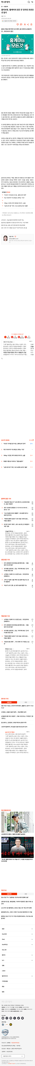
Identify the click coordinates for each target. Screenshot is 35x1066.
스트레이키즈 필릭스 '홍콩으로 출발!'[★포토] (13, 834)
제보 (3, 986)
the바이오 (5, 944)
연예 (3, 965)
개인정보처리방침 (15, 1042)
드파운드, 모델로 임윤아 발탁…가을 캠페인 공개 (13, 712)
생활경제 (6, 6)
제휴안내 (8, 1048)
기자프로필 (5, 981)
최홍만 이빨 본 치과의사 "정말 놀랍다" (13, 461)
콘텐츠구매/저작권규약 (16, 1048)
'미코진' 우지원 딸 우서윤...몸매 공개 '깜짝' (15, 195)
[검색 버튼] (28, 2)
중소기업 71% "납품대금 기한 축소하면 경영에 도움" (15, 897)
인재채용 (8, 1042)
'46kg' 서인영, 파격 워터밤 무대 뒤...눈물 (14, 203)
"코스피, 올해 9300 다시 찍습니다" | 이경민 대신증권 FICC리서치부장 (17, 860)
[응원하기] (15, 237)
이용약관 (18, 1045)
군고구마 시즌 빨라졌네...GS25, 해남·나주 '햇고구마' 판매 (16, 908)
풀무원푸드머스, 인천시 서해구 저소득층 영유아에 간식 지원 (16, 912)
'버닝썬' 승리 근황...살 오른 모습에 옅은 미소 (15, 585)
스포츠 (3, 971)
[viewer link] (31, 51)
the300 (4, 934)
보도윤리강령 (9, 1051)
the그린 (4, 950)
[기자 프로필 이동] (5, 238)
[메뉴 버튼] (32, 2)
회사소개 (4, 1042)
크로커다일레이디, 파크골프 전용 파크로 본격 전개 (14, 727)
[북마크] (31, 24)
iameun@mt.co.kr (13, 238)
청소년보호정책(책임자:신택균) (8, 1045)
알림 (3, 992)
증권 (3, 929)
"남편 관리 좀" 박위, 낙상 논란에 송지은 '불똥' (16, 206)
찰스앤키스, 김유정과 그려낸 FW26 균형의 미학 (13, 722)
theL (3, 939)
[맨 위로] (31, 1059)
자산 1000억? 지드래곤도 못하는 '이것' (14, 198)
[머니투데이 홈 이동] (7, 1002)
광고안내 (4, 1048)
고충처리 (4, 1051)
